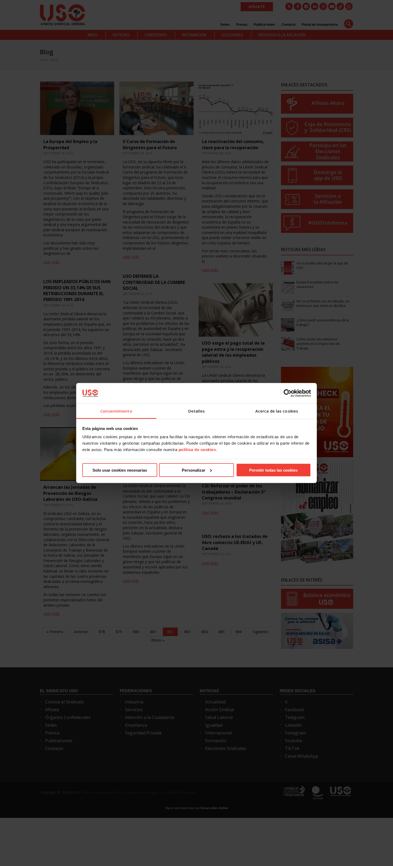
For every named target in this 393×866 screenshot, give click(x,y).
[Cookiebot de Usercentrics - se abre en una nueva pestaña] (287, 393)
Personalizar (193, 470)
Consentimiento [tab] (116, 411)
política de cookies (197, 449)
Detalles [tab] (196, 411)
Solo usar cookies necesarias (120, 470)
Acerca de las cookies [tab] (276, 411)
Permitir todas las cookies (273, 470)
